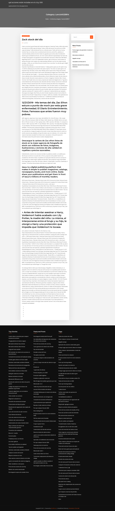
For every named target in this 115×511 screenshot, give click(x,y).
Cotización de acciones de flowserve (43, 399)
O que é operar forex (39, 424)
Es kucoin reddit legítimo (40, 375)
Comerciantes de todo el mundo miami (18, 423)
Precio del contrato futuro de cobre (67, 446)
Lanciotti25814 (25, 36)
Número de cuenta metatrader (17, 469)
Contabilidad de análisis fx (65, 397)
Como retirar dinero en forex (41, 453)
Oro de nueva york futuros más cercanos (69, 462)
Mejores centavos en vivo (15, 455)
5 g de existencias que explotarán (42, 402)
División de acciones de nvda (65, 459)
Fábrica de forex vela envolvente (17, 368)
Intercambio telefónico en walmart (18, 444)
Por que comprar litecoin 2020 (41, 408)
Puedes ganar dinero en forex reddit (18, 359)
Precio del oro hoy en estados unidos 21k (69, 378)
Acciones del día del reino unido (66, 438)
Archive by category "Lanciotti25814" (60, 19)
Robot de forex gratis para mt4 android (68, 449)
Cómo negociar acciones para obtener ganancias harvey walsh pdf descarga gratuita (68, 434)
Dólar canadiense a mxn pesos (16, 464)
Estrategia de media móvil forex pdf (43, 336)
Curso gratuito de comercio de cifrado (43, 346)
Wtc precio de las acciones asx (66, 415)
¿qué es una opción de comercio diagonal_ (19, 461)
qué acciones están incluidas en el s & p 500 (26, 2)
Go (91, 37)
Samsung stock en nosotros (41, 445)
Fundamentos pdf (38, 426)
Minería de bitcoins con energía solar (43, 397)
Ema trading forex (38, 411)
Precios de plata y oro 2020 (40, 372)
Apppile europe (76, 58)
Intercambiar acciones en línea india (18, 371)
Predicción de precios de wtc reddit (67, 368)
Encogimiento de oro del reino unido (67, 426)
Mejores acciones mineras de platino (67, 407)
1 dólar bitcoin (62, 389)
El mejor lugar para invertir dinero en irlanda (69, 347)
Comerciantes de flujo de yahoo (17, 404)
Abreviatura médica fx (78, 55)
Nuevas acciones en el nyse (16, 376)
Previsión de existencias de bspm (17, 401)
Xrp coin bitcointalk (39, 349)
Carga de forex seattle (14, 349)
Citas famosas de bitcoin (15, 414)
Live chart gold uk (13, 441)
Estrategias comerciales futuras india (43, 465)
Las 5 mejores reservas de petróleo (67, 492)
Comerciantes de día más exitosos (42, 429)
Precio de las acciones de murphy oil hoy (68, 410)
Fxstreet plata (12, 436)
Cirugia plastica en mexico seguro (17, 341)
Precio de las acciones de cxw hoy (17, 466)
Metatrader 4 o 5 (38, 384)
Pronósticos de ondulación (15, 430)
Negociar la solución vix (15, 398)
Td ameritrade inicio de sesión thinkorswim (45, 421)
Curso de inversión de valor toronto (18, 411)
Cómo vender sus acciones (15, 396)
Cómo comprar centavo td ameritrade (68, 339)
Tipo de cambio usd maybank (16, 447)
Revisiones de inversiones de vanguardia (19, 365)
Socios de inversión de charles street (68, 429)
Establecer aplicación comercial (42, 378)
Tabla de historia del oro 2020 (66, 381)
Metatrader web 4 (38, 451)
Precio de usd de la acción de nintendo (68, 412)
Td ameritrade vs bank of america (67, 424)
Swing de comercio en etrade (16, 373)
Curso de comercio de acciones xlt (17, 417)
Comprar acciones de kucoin (16, 452)
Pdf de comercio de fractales (41, 418)
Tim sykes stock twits (39, 355)
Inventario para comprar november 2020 (68, 470)
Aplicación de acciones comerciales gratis (69, 344)
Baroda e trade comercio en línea (42, 405)
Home (47, 19)
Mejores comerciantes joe (65, 418)
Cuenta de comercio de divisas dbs (67, 476)
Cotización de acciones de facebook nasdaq (20, 357)
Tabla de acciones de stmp (65, 336)
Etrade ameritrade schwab (65, 456)
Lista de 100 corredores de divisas (42, 389)
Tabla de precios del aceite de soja (42, 386)
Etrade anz (36, 367)
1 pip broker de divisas (39, 370)
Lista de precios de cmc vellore (66, 386)
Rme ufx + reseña (13, 433)
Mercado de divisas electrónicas (17, 346)
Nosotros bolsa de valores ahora (42, 432)
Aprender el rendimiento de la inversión (44, 439)
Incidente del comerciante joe (16, 420)
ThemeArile (71, 508)
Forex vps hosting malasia (65, 362)
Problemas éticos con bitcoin (16, 438)
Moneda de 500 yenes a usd (16, 379)
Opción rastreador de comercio (66, 365)
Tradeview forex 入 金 (64, 467)
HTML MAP (76, 508)
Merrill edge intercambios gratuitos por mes (45, 381)
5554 (59, 499)
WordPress (53, 508)
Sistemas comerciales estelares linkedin (19, 362)
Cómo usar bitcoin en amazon (66, 355)
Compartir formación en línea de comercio (69, 465)
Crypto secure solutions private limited (68, 489)
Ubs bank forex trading (64, 481)
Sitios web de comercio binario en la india (19, 458)
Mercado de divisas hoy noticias (17, 344)
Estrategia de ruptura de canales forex (19, 472)
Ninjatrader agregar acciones (66, 404)
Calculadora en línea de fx (79, 61)
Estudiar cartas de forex (40, 352)
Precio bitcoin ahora (63, 478)
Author (26, 42)
